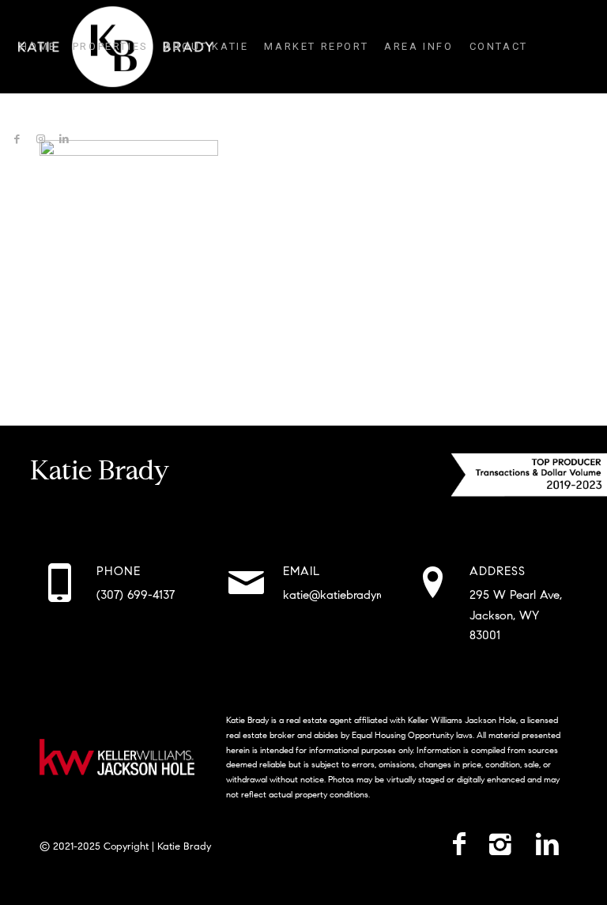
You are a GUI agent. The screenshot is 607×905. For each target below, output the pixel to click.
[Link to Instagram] (40, 139)
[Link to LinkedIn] (64, 139)
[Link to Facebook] (16, 139)
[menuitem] (38, 46)
